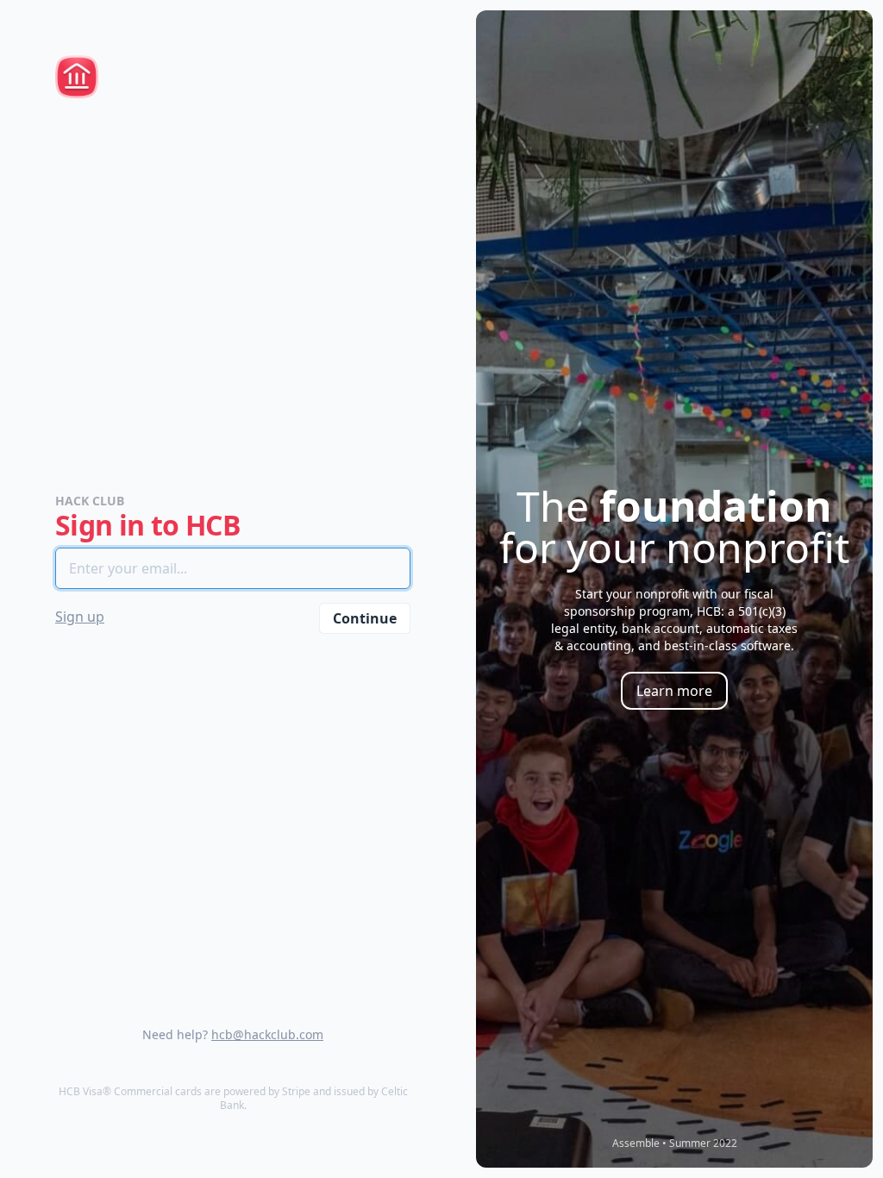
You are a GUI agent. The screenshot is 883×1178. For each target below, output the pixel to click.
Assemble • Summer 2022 (674, 1143)
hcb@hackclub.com (267, 1034)
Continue (365, 618)
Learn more (674, 690)
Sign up (79, 616)
